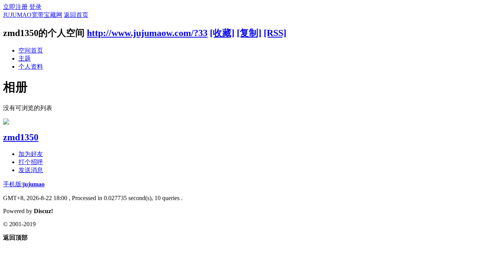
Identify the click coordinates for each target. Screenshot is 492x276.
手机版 (12, 184)
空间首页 (30, 50)
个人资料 (30, 66)
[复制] (249, 33)
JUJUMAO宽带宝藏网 (32, 15)
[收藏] (222, 33)
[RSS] (275, 33)
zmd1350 (20, 137)
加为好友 (30, 154)
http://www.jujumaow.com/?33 (147, 33)
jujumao (34, 184)
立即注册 (15, 6)
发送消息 (30, 170)
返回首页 (76, 15)
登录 (35, 6)
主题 (24, 58)
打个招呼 (30, 162)
